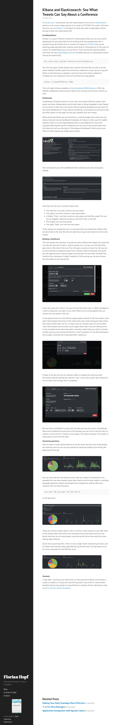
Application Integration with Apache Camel (68, 710)
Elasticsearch (101, 22)
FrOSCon (91, 44)
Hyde (16, 716)
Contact (7, 695)
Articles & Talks (10, 692)
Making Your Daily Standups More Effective (68, 703)
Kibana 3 (59, 28)
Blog (5, 689)
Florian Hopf (16, 677)
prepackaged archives (66, 52)
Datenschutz (8, 722)
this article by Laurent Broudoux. (58, 588)
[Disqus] (75, 620)
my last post (49, 22)
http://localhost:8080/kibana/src (84, 88)
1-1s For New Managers (58, 706)
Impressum (7, 719)
